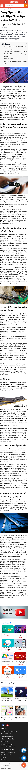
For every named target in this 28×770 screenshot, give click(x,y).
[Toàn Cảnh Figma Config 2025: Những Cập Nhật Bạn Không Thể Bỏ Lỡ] (7, 710)
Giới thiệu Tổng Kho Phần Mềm (9, 731)
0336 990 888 (8, 768)
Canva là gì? (4, 757)
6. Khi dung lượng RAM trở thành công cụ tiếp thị (15, 63)
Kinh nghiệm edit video (7, 744)
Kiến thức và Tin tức (7, 739)
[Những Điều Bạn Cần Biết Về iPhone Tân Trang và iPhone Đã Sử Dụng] (21, 710)
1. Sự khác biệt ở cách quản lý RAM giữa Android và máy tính (14, 48)
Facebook (3, 725)
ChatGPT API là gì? (5, 754)
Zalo (12, 725)
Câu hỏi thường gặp (7, 749)
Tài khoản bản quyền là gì (8, 752)
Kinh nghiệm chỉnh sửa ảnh (8, 747)
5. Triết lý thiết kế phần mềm (11, 59)
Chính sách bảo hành (6, 734)
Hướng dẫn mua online (7, 736)
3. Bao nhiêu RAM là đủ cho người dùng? (14, 54)
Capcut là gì (4, 759)
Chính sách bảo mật (6, 765)
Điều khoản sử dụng (6, 763)
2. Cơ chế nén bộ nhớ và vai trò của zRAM (15, 51)
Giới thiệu (4, 728)
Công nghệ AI (4, 741)
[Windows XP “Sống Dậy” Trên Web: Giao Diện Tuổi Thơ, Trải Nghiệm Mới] (7, 692)
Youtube (7, 725)
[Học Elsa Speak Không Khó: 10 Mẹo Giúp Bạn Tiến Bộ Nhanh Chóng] (21, 692)
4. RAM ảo (5, 56)
